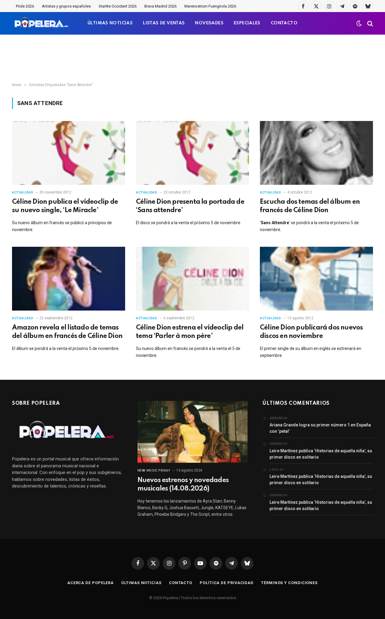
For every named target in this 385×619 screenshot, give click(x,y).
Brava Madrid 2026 (160, 6)
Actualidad (22, 192)
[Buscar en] (369, 23)
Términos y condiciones (289, 582)
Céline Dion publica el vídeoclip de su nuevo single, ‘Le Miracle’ (65, 206)
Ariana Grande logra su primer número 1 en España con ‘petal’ (320, 428)
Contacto (180, 582)
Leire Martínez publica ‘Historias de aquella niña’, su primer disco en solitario (321, 454)
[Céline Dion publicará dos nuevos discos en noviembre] (316, 279)
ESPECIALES (247, 23)
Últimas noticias (141, 582)
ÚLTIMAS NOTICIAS (110, 23)
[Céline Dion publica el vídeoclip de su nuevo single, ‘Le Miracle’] (68, 153)
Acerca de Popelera (90, 582)
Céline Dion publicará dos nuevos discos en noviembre (311, 331)
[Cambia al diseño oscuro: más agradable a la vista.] (359, 23)
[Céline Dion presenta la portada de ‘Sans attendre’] (192, 153)
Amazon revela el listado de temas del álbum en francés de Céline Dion (67, 331)
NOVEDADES (209, 23)
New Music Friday (154, 470)
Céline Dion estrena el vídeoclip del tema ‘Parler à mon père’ (189, 331)
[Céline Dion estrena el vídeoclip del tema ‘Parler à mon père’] (192, 279)
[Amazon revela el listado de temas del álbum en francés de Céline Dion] (68, 279)
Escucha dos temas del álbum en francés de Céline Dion (310, 206)
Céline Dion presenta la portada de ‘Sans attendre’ (190, 206)
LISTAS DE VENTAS (164, 23)
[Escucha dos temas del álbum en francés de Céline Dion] (316, 153)
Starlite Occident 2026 (118, 6)
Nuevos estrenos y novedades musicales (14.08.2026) (183, 484)
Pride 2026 (25, 6)
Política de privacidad (227, 582)
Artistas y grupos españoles (66, 6)
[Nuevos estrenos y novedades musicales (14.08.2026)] (192, 432)
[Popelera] (42, 23)
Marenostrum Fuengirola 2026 (210, 6)
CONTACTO (284, 23)
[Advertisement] (192, 58)
